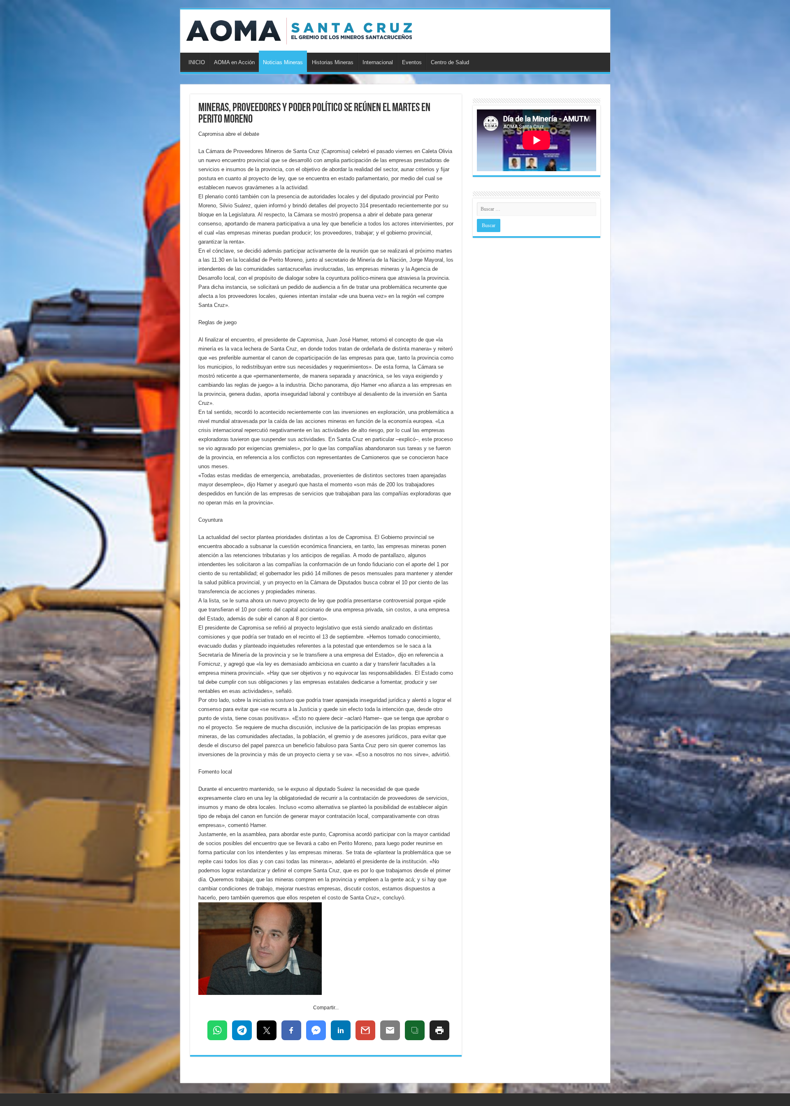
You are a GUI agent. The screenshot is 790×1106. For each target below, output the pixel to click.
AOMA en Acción (234, 62)
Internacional (377, 62)
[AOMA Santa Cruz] (299, 30)
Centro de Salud (450, 62)
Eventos (412, 62)
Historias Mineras (332, 62)
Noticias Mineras (283, 62)
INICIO (196, 62)
